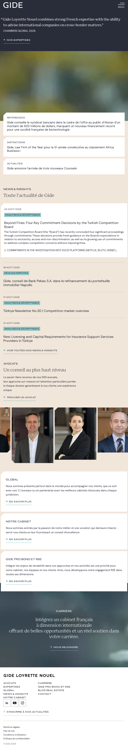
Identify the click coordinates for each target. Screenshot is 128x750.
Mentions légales (11, 727)
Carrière (45, 683)
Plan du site (9, 730)
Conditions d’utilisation (14, 734)
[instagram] (22, 702)
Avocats (9, 683)
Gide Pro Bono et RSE (54, 687)
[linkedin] (6, 702)
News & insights (15, 694)
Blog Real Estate (51, 690)
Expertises (11, 687)
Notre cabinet (14, 697)
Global (8, 690)
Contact (44, 694)
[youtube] (14, 702)
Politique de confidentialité (16, 738)
